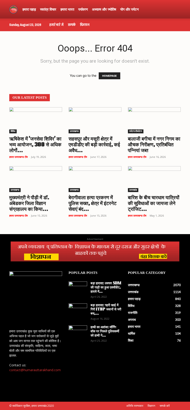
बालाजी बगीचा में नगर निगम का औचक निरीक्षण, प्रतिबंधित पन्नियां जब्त (154, 145)
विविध (13, 131)
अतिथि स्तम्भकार (134, 406)
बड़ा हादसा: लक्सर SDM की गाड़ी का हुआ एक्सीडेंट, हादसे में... (106, 288)
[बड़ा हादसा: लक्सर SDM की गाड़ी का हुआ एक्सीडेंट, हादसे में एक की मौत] (78, 287)
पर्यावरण (83, 9)
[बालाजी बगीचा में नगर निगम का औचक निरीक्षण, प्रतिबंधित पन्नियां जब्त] (154, 120)
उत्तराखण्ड (74, 131)
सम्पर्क (72, 24)
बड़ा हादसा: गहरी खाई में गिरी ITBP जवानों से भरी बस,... (106, 310)
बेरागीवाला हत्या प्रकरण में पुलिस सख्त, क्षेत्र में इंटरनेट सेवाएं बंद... (93, 204)
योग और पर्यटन (129, 9)
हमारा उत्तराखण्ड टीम (18, 157)
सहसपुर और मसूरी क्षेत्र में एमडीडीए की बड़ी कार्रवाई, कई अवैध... (94, 145)
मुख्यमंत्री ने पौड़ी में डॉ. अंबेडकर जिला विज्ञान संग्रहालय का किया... (29, 204)
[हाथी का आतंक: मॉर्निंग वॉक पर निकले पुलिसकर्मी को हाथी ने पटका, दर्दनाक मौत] (78, 331)
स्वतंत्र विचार (48, 9)
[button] (175, 9)
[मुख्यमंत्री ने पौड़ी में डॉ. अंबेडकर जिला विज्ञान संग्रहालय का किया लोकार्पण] (35, 179)
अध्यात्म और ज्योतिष (104, 9)
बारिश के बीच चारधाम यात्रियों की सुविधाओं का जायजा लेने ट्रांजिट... (153, 204)
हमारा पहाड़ (29, 9)
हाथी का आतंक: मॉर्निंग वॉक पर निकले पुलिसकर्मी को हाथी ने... (105, 331)
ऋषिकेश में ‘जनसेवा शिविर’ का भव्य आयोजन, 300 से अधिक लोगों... (35, 145)
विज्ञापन (84, 24)
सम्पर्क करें (165, 406)
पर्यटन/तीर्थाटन (135, 131)
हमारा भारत (67, 9)
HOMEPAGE (109, 75)
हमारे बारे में (56, 24)
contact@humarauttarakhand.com (35, 370)
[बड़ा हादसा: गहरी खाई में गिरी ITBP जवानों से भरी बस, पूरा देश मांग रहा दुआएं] (78, 309)
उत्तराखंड (133, 190)
